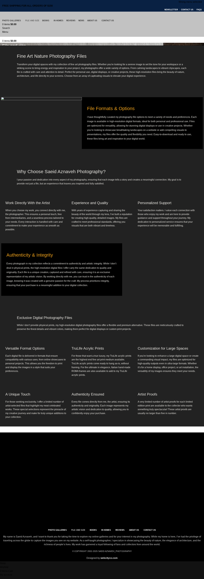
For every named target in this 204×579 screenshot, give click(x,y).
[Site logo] (20, 15)
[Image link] (40, 472)
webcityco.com (109, 558)
